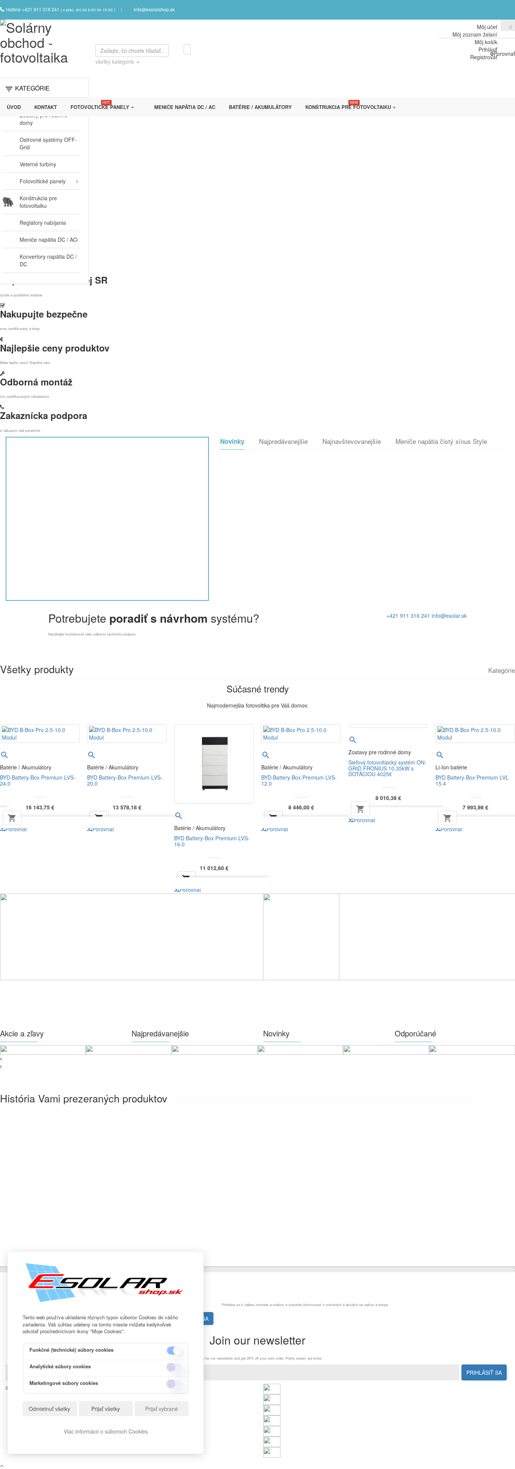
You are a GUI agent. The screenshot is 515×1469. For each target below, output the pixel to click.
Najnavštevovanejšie (351, 441)
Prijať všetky (105, 1408)
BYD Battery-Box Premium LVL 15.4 (472, 780)
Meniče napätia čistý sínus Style (441, 441)
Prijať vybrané (161, 1408)
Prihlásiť (487, 49)
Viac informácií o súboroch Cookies (106, 1431)
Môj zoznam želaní (474, 34)
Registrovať (483, 57)
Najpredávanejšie (283, 441)
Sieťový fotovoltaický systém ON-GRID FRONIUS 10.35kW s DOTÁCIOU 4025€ (387, 768)
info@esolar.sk (449, 615)
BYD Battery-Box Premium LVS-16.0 (212, 840)
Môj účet (487, 27)
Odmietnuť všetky (49, 1408)
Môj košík (486, 42)
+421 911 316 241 (408, 615)
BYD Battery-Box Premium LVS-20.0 (124, 780)
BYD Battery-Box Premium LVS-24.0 (37, 780)
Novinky (232, 441)
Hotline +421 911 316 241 (33, 9)
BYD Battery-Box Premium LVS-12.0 (299, 780)
